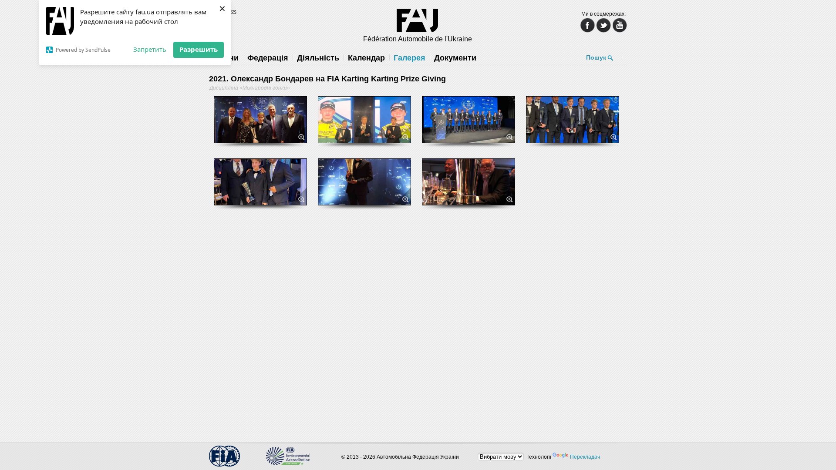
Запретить (149, 49)
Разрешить (198, 49)
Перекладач (585, 457)
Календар (366, 58)
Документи (455, 58)
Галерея (409, 58)
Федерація (267, 58)
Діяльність (318, 58)
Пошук (596, 57)
